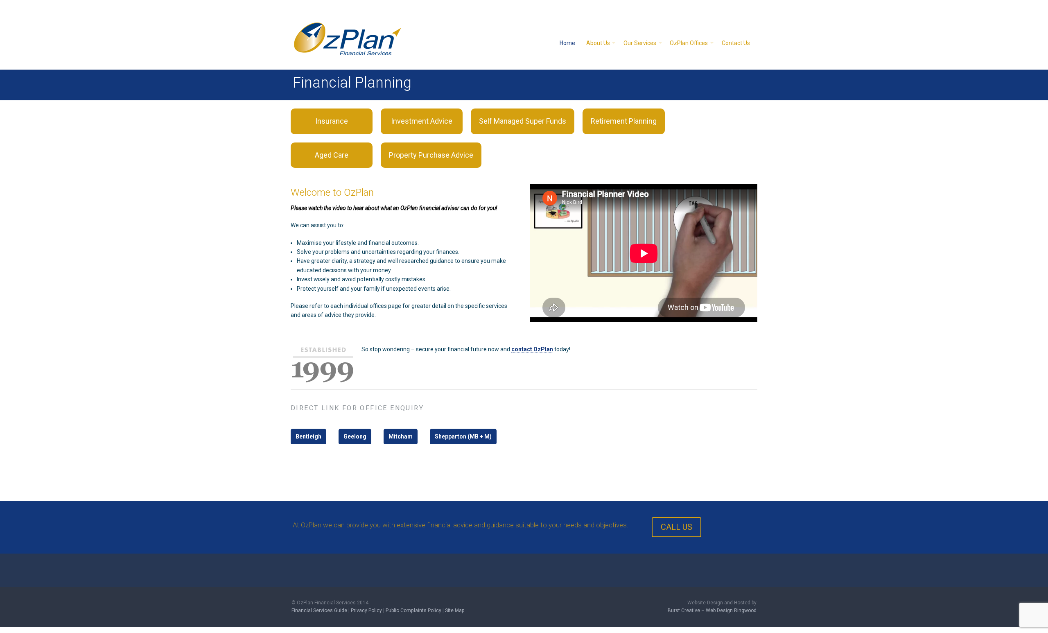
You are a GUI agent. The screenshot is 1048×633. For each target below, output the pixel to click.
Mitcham (400, 436)
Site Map (455, 610)
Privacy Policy (366, 610)
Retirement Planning (624, 121)
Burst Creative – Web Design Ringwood (712, 610)
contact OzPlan (532, 349)
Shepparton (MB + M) (463, 436)
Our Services (639, 43)
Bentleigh (308, 436)
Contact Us (736, 43)
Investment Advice (421, 121)
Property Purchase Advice (431, 155)
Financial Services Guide (319, 610)
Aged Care (331, 155)
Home (567, 43)
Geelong (354, 436)
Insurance (331, 121)
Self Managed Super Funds (522, 121)
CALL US (676, 527)
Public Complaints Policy (413, 610)
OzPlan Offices (689, 43)
